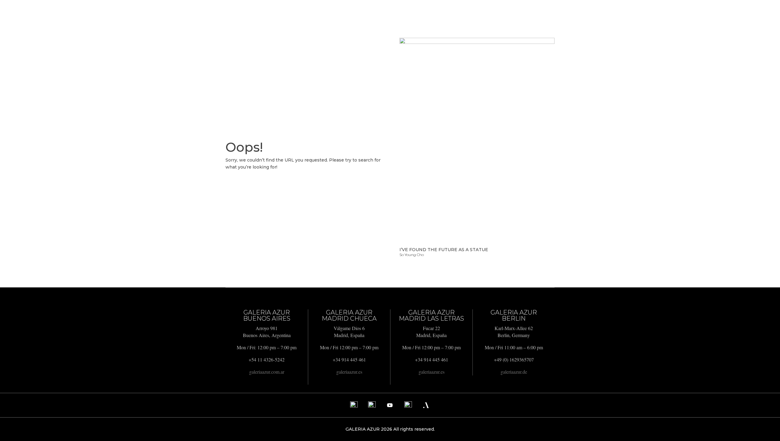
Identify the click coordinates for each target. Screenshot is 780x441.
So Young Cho (411, 254)
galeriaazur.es (349, 371)
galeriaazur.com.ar (266, 371)
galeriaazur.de (514, 371)
